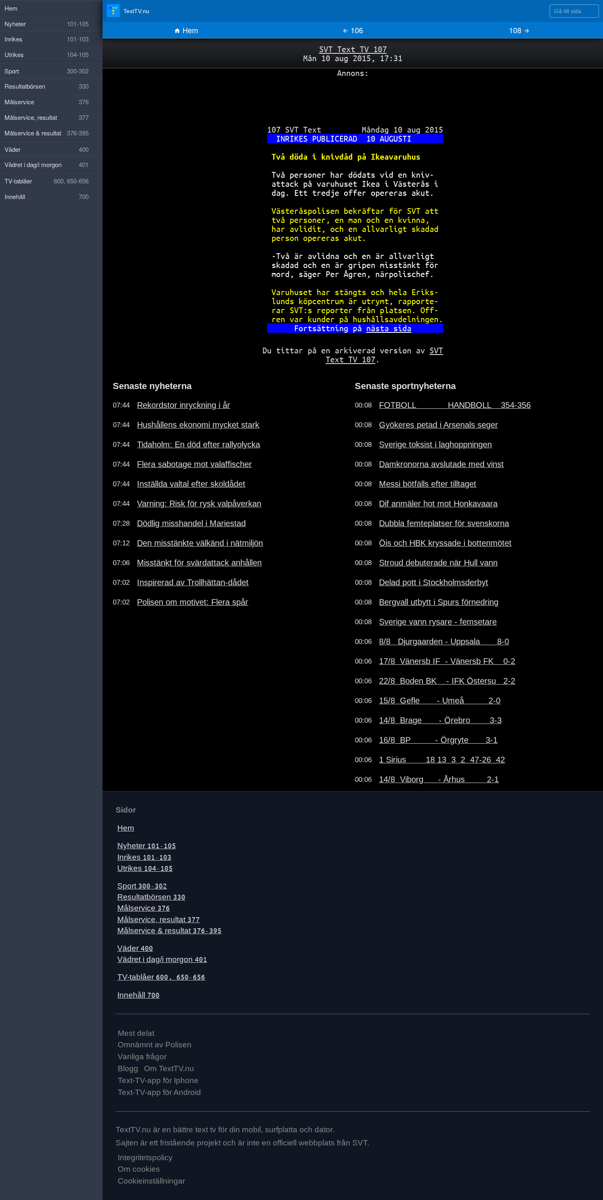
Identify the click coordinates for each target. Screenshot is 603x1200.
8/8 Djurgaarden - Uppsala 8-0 (444, 641)
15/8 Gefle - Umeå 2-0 (439, 700)
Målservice (143, 908)
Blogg (128, 1068)
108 (516, 30)
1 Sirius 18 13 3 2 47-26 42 (442, 759)
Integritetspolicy (145, 1157)
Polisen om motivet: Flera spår (192, 602)
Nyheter (146, 845)
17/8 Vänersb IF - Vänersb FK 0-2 (447, 661)
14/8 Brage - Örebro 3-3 (440, 720)
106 (356, 30)
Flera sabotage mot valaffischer (194, 464)
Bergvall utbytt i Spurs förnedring (438, 602)
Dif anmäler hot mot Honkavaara (438, 503)
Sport (142, 886)
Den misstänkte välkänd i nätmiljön (200, 542)
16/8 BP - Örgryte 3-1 (438, 739)
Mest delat (136, 1033)
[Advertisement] (353, 98)
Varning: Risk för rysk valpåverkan (199, 503)
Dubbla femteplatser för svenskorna (444, 523)
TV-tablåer (161, 977)
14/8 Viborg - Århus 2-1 (439, 779)
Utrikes (145, 868)
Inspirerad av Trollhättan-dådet (193, 582)
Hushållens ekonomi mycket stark (198, 424)
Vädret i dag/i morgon (162, 959)
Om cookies (139, 1169)
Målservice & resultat (169, 930)
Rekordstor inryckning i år (183, 405)
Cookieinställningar (151, 1181)
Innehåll (138, 995)
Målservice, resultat (158, 919)
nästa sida (388, 328)
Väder (135, 948)
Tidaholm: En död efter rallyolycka (198, 444)
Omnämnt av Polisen (155, 1044)
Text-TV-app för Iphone (158, 1080)
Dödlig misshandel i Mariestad (191, 523)
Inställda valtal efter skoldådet (191, 483)
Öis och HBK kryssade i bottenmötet (445, 542)
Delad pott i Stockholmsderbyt (433, 582)
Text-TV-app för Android (159, 1092)
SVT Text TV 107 (353, 49)
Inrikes (144, 857)
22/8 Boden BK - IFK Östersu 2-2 (447, 680)
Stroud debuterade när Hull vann (438, 562)
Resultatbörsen (151, 897)
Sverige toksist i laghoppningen (435, 444)
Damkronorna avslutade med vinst (441, 464)
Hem (189, 30)
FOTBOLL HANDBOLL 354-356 (455, 405)
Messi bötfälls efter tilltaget (427, 483)
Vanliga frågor (142, 1056)
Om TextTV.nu (169, 1068)
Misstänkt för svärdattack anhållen (199, 562)
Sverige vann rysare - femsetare (438, 621)
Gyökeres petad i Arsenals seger (438, 424)
